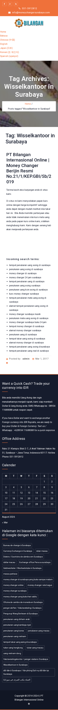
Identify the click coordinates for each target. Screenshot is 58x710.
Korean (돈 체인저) (9, 52)
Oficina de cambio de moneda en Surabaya (23, 602)
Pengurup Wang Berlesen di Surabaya (20, 613)
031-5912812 (29, 8)
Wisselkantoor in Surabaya (15, 665)
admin (26, 358)
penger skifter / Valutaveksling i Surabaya (22, 608)
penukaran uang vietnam (14, 636)
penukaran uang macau (38, 631)
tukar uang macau (35, 648)
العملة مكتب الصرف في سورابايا (16, 680)
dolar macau (42, 551)
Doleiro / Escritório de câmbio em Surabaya (23, 557)
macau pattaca (10, 574)
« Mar (5, 522)
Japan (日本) (6, 48)
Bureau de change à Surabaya (17, 545)
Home (3, 31)
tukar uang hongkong (13, 648)
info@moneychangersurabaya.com (30, 12)
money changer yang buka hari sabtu (20, 596)
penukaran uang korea (13, 631)
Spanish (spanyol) (9, 56)
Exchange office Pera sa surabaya (34, 562)
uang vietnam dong (12, 653)
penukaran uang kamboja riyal (17, 625)
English (3, 44)
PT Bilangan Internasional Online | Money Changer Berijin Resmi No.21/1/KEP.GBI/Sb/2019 (28, 168)
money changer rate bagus (40, 585)
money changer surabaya (15, 591)
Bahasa (3, 35)
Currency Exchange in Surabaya (17, 551)
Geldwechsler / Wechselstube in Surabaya (22, 568)
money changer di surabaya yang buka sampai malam (28, 579)
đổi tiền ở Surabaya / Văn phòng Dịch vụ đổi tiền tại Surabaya (26, 672)
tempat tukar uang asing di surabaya (20, 642)
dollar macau (9, 562)
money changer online (13, 585)
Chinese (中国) (7, 40)
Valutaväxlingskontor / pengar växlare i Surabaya (25, 659)
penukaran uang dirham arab (16, 619)
